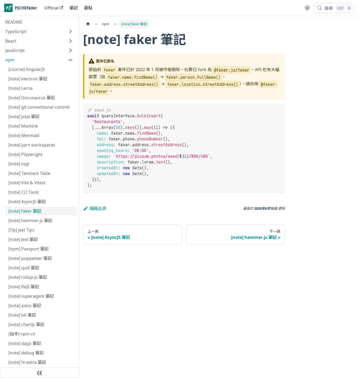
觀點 (88, 8)
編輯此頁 (98, 208)
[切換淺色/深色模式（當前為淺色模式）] (307, 8)
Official (51, 8)
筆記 (73, 8)
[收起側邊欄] (39, 373)
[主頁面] (88, 24)
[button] (39, 31)
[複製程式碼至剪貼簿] (278, 109)
